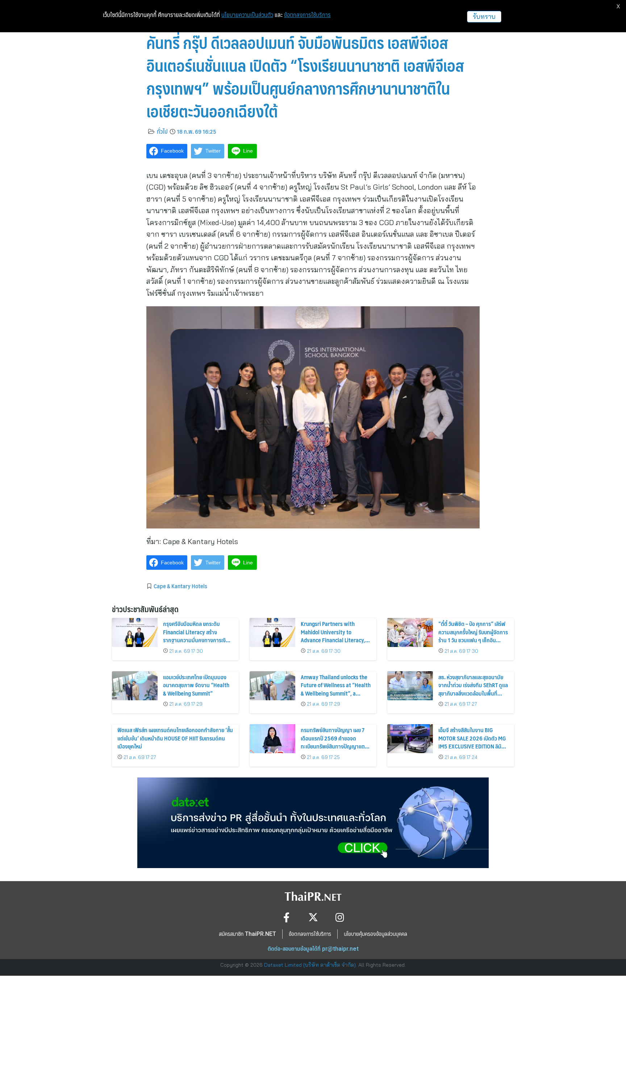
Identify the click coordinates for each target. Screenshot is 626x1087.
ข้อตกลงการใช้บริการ (307, 14)
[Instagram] (340, 917)
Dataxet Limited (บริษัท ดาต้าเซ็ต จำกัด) (310, 965)
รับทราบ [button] (484, 16)
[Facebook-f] (286, 917)
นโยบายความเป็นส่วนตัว (247, 14)
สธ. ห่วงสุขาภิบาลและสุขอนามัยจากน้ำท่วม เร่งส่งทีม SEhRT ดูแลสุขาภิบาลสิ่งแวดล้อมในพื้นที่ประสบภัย (473, 689)
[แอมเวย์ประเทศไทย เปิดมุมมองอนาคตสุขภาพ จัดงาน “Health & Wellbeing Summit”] (135, 685)
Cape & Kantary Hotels (180, 586)
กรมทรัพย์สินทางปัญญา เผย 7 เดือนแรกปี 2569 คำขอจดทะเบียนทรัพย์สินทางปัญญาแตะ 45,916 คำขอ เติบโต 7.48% (334, 742)
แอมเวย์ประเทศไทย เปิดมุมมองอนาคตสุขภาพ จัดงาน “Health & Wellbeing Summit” (196, 685)
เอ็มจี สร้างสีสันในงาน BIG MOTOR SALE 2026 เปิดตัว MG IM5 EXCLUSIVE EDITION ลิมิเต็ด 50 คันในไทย (472, 742)
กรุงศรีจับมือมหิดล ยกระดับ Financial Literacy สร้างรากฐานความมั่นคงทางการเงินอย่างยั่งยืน (196, 636)
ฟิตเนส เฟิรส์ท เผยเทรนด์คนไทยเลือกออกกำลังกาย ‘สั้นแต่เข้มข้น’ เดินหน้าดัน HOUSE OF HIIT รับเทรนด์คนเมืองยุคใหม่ (175, 738)
